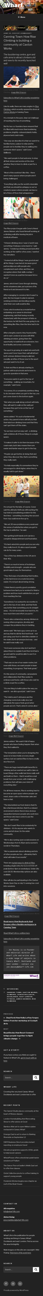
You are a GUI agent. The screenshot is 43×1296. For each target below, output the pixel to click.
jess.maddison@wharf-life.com (16, 1220)
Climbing (11, 994)
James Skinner (23, 999)
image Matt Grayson (18, 92)
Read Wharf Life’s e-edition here (17, 933)
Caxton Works (9, 112)
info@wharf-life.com (12, 1211)
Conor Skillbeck (26, 994)
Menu (22, 17)
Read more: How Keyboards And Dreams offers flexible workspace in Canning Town (20, 924)
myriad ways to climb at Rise (23, 863)
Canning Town (14, 992)
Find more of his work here (20, 1253)
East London (26, 997)
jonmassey (26, 33)
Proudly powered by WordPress (16, 1290)
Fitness (11, 999)
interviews (13, 989)
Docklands (12, 997)
